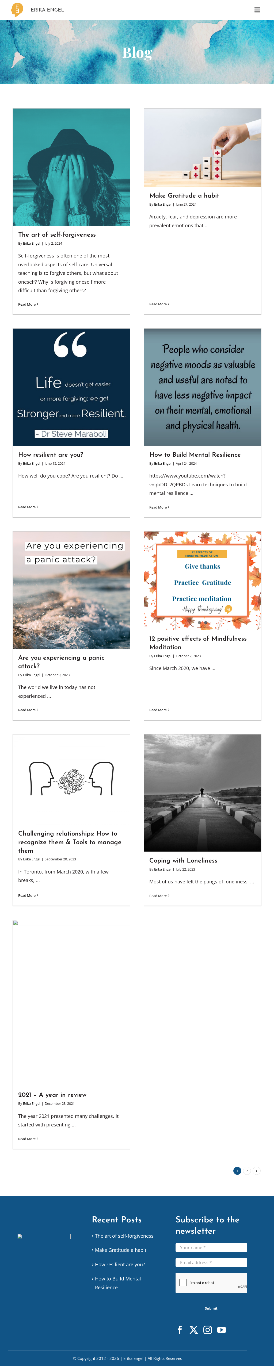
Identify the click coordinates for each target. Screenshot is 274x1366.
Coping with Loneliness (183, 861)
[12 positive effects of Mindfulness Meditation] (202, 581)
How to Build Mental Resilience (195, 455)
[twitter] (193, 1330)
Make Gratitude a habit (184, 196)
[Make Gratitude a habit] (202, 148)
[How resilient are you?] (71, 387)
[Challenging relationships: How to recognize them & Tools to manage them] (71, 779)
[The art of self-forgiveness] (71, 167)
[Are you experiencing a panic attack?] (71, 590)
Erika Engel (31, 243)
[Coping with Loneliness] (202, 793)
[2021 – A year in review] (71, 1003)
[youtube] (221, 1330)
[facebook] (180, 1330)
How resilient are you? (50, 455)
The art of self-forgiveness (57, 235)
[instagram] (207, 1330)
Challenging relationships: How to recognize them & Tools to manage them (69, 842)
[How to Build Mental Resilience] (202, 387)
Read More (27, 304)
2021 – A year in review (52, 1095)
